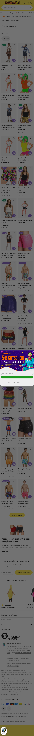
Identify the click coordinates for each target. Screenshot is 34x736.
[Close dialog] (32, 352)
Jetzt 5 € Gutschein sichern (17, 377)
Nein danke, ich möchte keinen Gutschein (17, 382)
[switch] (3, 733)
